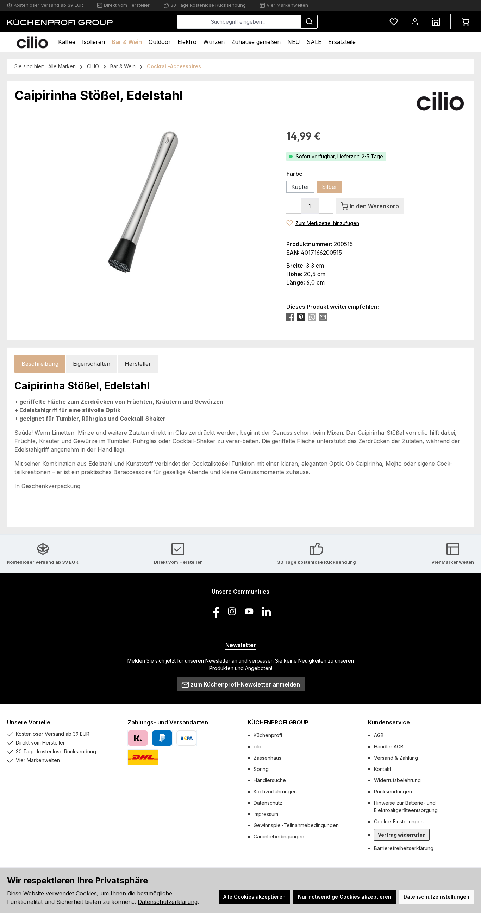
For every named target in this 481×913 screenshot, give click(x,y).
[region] (143, 204)
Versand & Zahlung (396, 758)
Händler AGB (389, 746)
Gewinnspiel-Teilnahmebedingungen (296, 825)
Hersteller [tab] (138, 363)
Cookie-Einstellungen (399, 821)
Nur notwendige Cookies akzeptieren (344, 897)
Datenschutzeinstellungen (436, 897)
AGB (379, 735)
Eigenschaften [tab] (91, 363)
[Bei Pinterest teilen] (301, 317)
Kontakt (382, 769)
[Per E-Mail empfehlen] (323, 317)
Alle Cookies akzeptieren (254, 897)
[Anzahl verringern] (293, 206)
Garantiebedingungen (279, 836)
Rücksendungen (393, 791)
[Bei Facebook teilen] (290, 317)
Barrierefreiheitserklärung (403, 848)
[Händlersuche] (436, 21)
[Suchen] (309, 22)
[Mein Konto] (415, 21)
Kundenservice (389, 722)
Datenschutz (268, 803)
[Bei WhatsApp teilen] (312, 317)
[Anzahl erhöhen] (326, 206)
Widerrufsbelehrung (397, 780)
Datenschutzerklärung (168, 901)
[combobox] (239, 22)
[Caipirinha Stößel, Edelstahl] (143, 204)
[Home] (32, 42)
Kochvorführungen (275, 791)
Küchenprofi (268, 735)
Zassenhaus (267, 758)
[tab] (39, 364)
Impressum (266, 814)
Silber (329, 186)
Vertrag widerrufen (402, 835)
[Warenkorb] (465, 21)
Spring (261, 769)
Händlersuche (270, 780)
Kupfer (300, 186)
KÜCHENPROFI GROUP (278, 722)
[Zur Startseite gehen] (60, 22)
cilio (258, 746)
